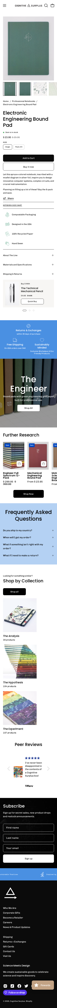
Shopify (29, 1001)
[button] (46, 5)
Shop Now (28, 494)
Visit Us (7, 956)
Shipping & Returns (12, 274)
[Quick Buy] (43, 464)
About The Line (10, 255)
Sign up (28, 858)
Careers (7, 922)
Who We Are (9, 908)
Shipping (8, 937)
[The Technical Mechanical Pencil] (12, 293)
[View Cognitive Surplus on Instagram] (5, 986)
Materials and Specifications (17, 264)
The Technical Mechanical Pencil (32, 289)
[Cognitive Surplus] (28, 5)
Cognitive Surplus (17, 1001)
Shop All (28, 408)
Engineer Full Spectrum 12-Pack (11, 475)
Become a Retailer (13, 917)
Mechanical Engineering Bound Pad (34, 475)
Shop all (14, 591)
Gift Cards (8, 946)
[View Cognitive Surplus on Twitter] (26, 986)
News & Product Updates (16, 927)
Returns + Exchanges (14, 941)
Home (6, 101)
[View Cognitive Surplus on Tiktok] (12, 986)
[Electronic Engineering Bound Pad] (10, 89)
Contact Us (9, 951)
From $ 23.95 (35, 481)
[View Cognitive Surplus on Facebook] (19, 986)
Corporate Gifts (11, 912)
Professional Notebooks (23, 101)
